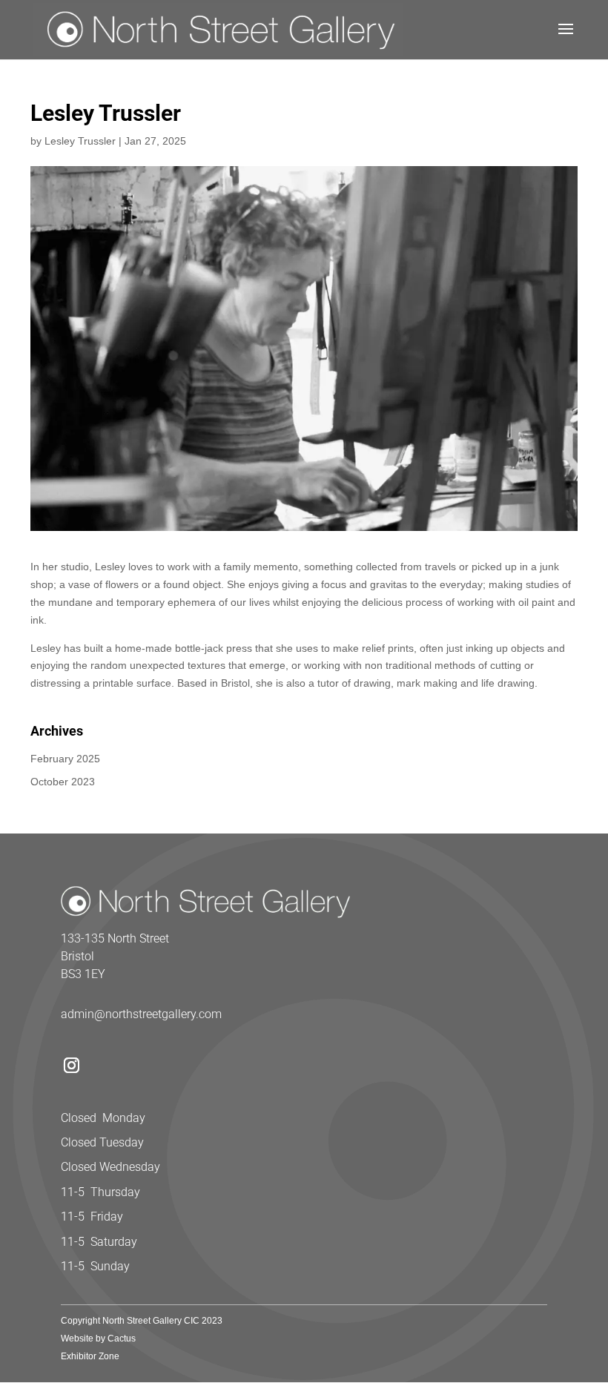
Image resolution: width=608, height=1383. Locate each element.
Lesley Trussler (80, 141)
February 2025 (65, 759)
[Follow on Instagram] (71, 1065)
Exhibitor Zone (90, 1356)
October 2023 (62, 782)
